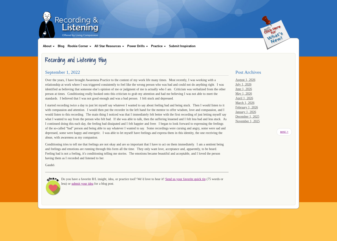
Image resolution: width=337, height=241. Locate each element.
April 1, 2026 (244, 98)
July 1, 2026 (243, 84)
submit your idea (82, 183)
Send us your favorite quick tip (185, 179)
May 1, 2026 (243, 93)
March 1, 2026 (244, 103)
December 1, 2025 (247, 116)
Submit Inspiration (182, 46)
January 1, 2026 (245, 112)
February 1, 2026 (246, 107)
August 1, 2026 (245, 80)
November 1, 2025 (247, 121)
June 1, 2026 (243, 89)
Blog (61, 46)
